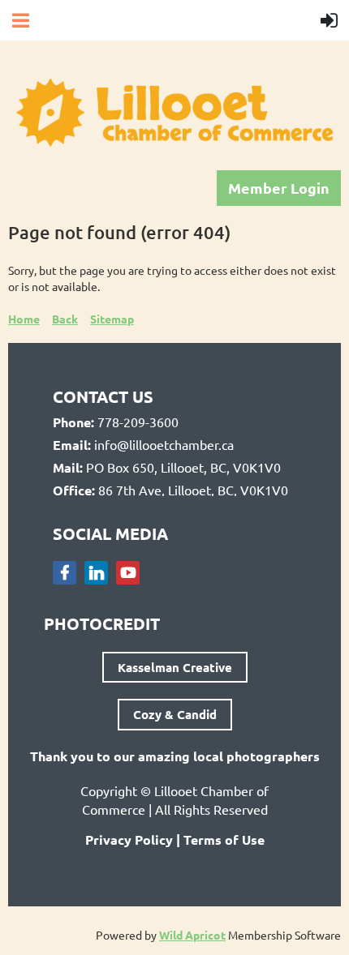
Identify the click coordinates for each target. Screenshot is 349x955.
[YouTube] (128, 573)
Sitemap (112, 318)
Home (24, 318)
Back (65, 318)
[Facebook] (64, 573)
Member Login (279, 187)
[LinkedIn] (96, 573)
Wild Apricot (192, 934)
